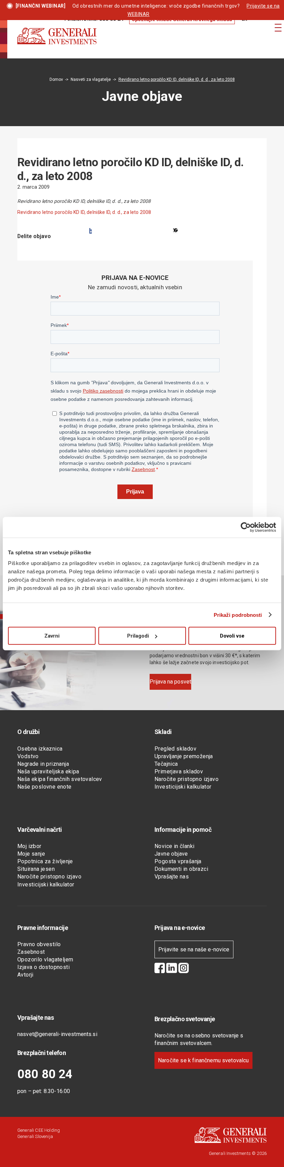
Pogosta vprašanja (178, 861)
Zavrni (52, 636)
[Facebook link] (159, 969)
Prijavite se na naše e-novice (194, 949)
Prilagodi (138, 636)
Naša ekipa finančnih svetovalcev (59, 779)
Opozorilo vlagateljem (45, 959)
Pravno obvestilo (39, 944)
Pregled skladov (175, 748)
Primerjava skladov (178, 771)
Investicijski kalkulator (183, 786)
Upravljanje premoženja (183, 756)
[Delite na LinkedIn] (175, 231)
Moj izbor (29, 846)
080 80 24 (44, 1074)
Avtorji (25, 974)
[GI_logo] (57, 42)
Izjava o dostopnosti (43, 967)
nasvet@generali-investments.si (57, 1034)
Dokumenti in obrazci (181, 869)
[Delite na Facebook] (90, 231)
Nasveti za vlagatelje (91, 79)
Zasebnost (31, 952)
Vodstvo (28, 756)
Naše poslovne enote (44, 786)
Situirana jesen (36, 869)
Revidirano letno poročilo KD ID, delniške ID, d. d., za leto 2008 (84, 212)
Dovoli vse (232, 636)
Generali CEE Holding (38, 1130)
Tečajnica (166, 764)
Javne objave (171, 853)
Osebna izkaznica (39, 748)
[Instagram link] (183, 969)
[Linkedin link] (171, 969)
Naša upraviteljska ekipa (48, 771)
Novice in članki (174, 846)
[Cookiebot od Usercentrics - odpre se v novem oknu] (245, 527)
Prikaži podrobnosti (238, 615)
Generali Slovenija (35, 1136)
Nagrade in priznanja (43, 764)
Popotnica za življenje (45, 861)
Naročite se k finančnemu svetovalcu (203, 1060)
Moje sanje (31, 853)
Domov (56, 79)
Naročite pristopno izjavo (186, 779)
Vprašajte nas (171, 876)
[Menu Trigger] (278, 27)
